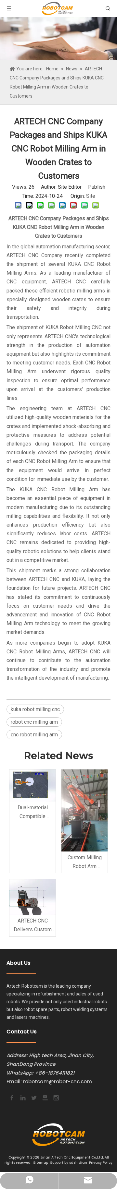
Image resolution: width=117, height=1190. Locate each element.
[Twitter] (33, 1097)
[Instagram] (55, 1097)
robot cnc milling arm (34, 722)
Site (90, 196)
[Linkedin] (22, 1097)
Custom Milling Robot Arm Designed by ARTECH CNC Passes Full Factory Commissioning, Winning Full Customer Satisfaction (84, 862)
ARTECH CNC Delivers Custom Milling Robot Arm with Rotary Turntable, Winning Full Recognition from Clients (32, 926)
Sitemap (40, 1162)
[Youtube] (44, 1097)
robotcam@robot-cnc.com (57, 1081)
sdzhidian (78, 1162)
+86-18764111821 (54, 1072)
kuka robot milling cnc (35, 709)
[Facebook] (11, 1097)
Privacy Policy (100, 1162)
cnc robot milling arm (34, 735)
